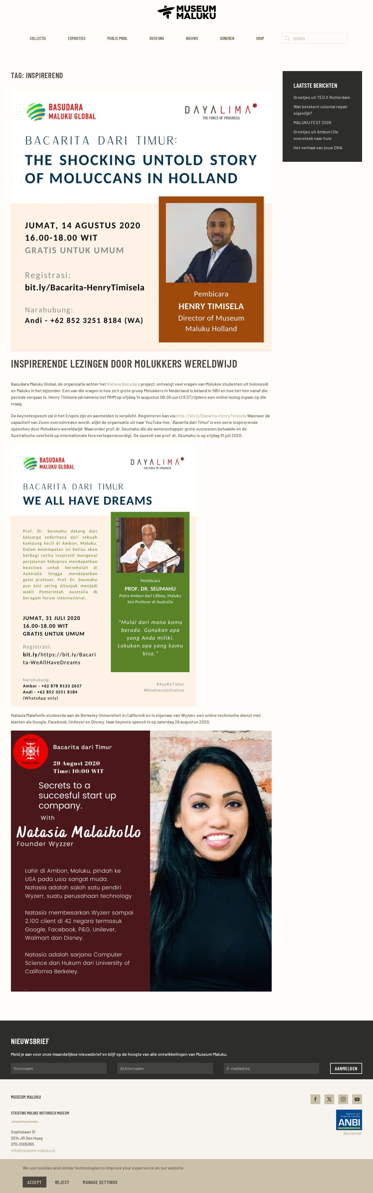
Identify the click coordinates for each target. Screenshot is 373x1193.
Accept (34, 1182)
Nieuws (192, 38)
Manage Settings (100, 1182)
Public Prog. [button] (117, 38)
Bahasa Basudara (123, 383)
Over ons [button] (156, 38)
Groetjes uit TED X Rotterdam (322, 97)
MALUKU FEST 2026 (312, 122)
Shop (260, 38)
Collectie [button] (38, 38)
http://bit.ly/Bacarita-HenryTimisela (211, 415)
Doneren (227, 38)
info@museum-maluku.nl (33, 1150)
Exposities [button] (76, 38)
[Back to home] (187, 12)
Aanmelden (346, 1068)
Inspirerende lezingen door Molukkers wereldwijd (124, 363)
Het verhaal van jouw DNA (318, 147)
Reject (62, 1182)
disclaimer (352, 1133)
